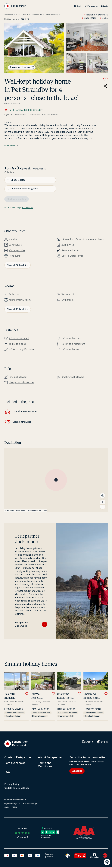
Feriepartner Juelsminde (21, 624)
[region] (56, 480)
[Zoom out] (102, 506)
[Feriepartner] (15, 6)
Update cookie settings (16, 788)
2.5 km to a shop (17, 344)
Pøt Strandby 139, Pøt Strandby (26, 110)
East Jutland (22, 15)
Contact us (27, 208)
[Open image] (34, 48)
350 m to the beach (19, 338)
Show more (9, 146)
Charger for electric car (21, 382)
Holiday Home (10, 19)
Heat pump (15, 256)
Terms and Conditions (45, 765)
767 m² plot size (17, 250)
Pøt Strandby (52, 15)
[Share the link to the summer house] (105, 86)
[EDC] (68, 855)
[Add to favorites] (105, 79)
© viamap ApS (18, 510)
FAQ (7, 772)
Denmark (8, 15)
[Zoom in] (102, 501)
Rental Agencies (14, 763)
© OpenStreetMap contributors (35, 510)
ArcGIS (9, 510)
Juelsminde (36, 15)
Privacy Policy (11, 784)
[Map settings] (102, 495)
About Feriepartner (50, 757)
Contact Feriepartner (18, 757)
